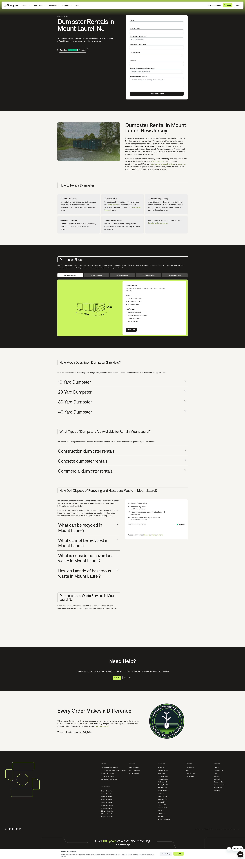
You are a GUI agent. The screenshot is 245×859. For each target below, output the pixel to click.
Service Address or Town (138, 44)
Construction (38, 5)
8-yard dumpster (106, 802)
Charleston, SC (162, 799)
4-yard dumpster (106, 796)
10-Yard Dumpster (70, 275)
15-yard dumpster (107, 808)
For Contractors (134, 770)
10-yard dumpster (107, 805)
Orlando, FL (161, 813)
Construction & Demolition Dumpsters (113, 770)
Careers (216, 776)
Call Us (116, 678)
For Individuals (134, 773)
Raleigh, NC (161, 793)
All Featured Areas (164, 819)
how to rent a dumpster (158, 223)
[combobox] (157, 47)
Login (238, 5)
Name (132, 20)
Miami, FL (161, 816)
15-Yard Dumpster (96, 275)
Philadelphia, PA (163, 776)
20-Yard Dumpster (122, 275)
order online (113, 204)
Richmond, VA (162, 788)
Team (216, 773)
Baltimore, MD (162, 782)
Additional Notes (139, 76)
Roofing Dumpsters (107, 773)
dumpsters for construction (162, 164)
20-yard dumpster (107, 811)
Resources (66, 5)
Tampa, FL (161, 810)
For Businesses (134, 767)
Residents (24, 5)
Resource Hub (190, 767)
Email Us (127, 678)
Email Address (135, 28)
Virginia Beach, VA (163, 790)
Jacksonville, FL (163, 808)
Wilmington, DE (163, 779)
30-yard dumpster (107, 814)
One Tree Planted (102, 726)
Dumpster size (135, 52)
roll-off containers (158, 161)
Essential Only (166, 854)
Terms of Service (219, 785)
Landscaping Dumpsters (109, 779)
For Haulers (190, 776)
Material (133, 60)
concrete (181, 164)
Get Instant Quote (157, 94)
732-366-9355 (215, 5)
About (77, 5)
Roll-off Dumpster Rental (109, 767)
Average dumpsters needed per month (142, 68)
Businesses (53, 5)
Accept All (178, 854)
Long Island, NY (163, 770)
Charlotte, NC (162, 796)
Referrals (217, 779)
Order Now (131, 330)
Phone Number (138, 36)
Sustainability (218, 770)
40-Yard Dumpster (175, 275)
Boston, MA (161, 767)
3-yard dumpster (106, 794)
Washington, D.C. (163, 785)
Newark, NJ (161, 773)
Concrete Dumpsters (108, 776)
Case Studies (190, 773)
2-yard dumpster (106, 791)
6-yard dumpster (106, 799)
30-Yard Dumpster (149, 275)
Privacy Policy (218, 782)
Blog (187, 770)
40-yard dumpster (107, 817)
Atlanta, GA (161, 802)
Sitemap (217, 790)
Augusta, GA (162, 805)
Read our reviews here (153, 535)
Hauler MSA (218, 788)
